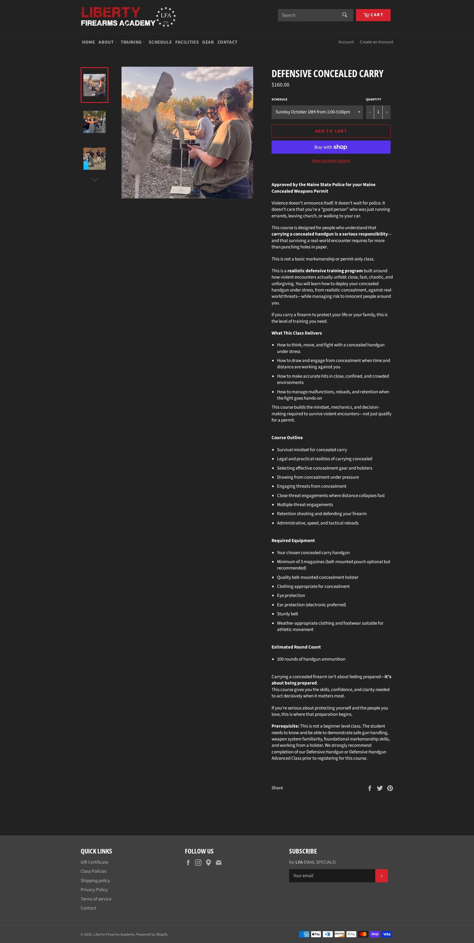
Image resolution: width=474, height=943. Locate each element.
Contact (228, 42)
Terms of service (96, 899)
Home (88, 42)
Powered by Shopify (152, 934)
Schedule (160, 42)
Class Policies (93, 871)
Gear (208, 42)
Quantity (373, 99)
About (106, 42)
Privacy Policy (94, 889)
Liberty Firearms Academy (114, 934)
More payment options (331, 161)
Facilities (187, 42)
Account (346, 42)
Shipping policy (95, 880)
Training (132, 42)
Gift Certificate (94, 862)
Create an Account (376, 42)
